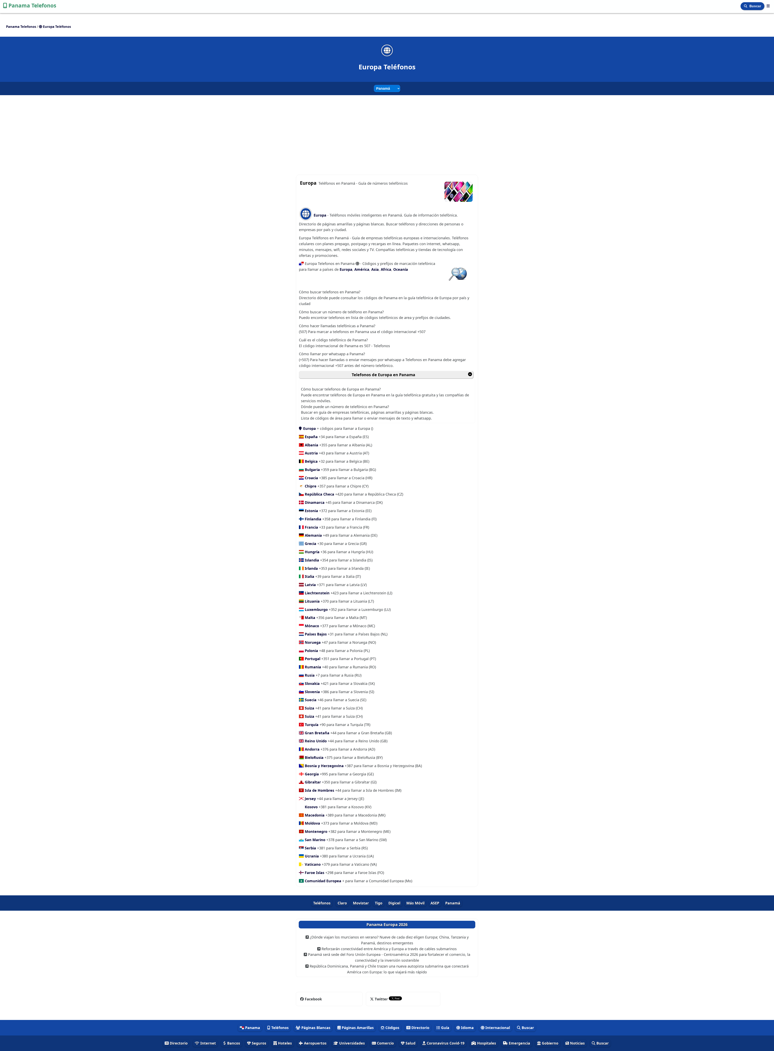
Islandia (311, 560)
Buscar (755, 6)
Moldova (312, 823)
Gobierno (549, 1043)
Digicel (394, 903)
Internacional (497, 1027)
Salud (410, 1043)
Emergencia (519, 1043)
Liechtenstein (317, 593)
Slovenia (312, 691)
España (311, 436)
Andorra (311, 749)
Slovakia (312, 683)
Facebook (313, 999)
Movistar (361, 903)
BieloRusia (314, 757)
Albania (311, 445)
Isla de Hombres (319, 790)
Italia (309, 576)
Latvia (310, 584)
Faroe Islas (314, 872)
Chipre (310, 486)
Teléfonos (322, 903)
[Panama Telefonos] (768, 5)
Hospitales (486, 1043)
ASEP (435, 903)
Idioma (467, 1027)
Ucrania (311, 856)
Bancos (233, 1043)
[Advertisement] (387, 131)
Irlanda (311, 568)
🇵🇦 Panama (250, 1027)
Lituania (312, 601)
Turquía (311, 724)
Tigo (378, 903)
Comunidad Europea (322, 880)
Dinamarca (314, 502)
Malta (309, 617)
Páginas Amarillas (357, 1027)
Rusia (309, 675)
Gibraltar (312, 782)
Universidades (351, 1043)
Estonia (311, 510)
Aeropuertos (315, 1043)
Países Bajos (315, 634)
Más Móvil (415, 903)
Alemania (313, 535)
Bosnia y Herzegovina (324, 765)
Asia (375, 269)
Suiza (309, 708)
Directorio (419, 1027)
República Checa (319, 494)
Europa (320, 215)
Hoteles (284, 1043)
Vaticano (312, 864)
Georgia (311, 774)
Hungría (311, 551)
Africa (386, 269)
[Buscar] (746, 6)
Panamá (452, 903)
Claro (342, 903)
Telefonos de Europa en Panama (383, 374)
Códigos (391, 1027)
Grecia (310, 543)
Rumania (312, 667)
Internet (207, 1043)
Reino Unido (315, 741)
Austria (311, 453)
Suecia (310, 699)
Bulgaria (312, 469)
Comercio (385, 1043)
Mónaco (311, 625)
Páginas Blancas (315, 1027)
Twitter (381, 999)
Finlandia (312, 519)
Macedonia (314, 815)
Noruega (312, 642)
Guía (444, 1027)
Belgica (311, 461)
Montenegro (315, 831)
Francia (311, 527)
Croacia (311, 477)
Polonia (311, 650)
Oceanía (400, 269)
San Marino (314, 839)
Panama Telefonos (32, 5)
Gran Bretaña (316, 732)
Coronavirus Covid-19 (445, 1043)
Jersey (310, 798)
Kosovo (311, 806)
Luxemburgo (316, 609)
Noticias (577, 1043)
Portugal (312, 658)
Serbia (310, 848)
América (361, 269)
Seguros (258, 1043)
